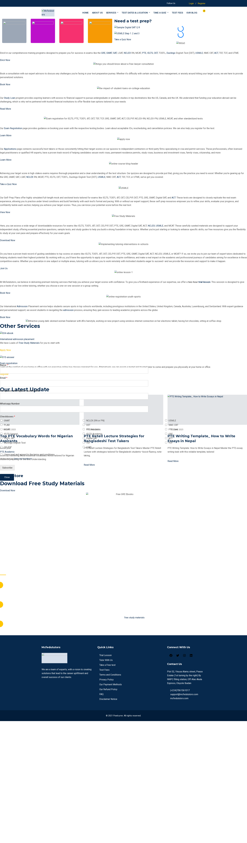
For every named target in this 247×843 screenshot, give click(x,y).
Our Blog (191, 12)
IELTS (150, 53)
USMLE (199, 53)
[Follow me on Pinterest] (185, 3)
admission (68, 310)
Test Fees (104, 669)
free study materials (134, 617)
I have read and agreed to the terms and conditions (29, 454)
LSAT (88, 447)
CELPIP (8, 447)
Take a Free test (107, 665)
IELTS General (11, 434)
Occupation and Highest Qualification (20, 390)
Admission (32, 300)
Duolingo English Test (15, 442)
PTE (144, 53)
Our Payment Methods (110, 684)
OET (156, 53)
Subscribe (7, 467)
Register (201, 3)
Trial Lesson (105, 655)
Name (4, 365)
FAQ (101, 694)
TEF (88, 442)
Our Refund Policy (108, 689)
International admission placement (17, 339)
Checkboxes (7, 416)
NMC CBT (173, 425)
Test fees (177, 12)
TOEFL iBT (9, 438)
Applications (10, 143)
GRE (103, 53)
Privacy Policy (106, 679)
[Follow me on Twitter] (178, 3)
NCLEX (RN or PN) (95, 420)
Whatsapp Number (10, 403)
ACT (216, 53)
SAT (115, 53)
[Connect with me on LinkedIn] (182, 3)
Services (111, 12)
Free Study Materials (17, 220)
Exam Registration (15, 122)
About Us (97, 12)
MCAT (7, 429)
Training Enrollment (131, 47)
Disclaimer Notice (108, 699)
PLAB (7, 425)
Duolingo (171, 53)
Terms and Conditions (110, 674)
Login (191, 3)
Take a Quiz (159, 12)
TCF (171, 442)
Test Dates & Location (135, 12)
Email (3, 378)
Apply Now (5, 350)
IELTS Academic (94, 434)
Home (85, 12)
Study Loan (9, 92)
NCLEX (127, 53)
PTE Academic (93, 429)
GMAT (109, 53)
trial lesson (204, 282)
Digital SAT (91, 438)
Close (7, 477)
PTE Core (173, 429)
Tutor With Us (12, 248)
